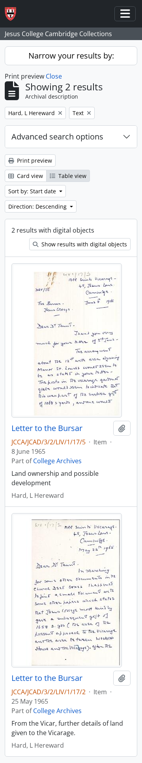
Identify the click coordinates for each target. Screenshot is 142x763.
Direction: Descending (38, 206)
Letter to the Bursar (46, 428)
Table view (71, 176)
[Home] (13, 14)
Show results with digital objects (83, 244)
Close (54, 76)
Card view (29, 176)
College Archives (57, 461)
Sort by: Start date (33, 191)
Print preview (33, 160)
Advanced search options (57, 136)
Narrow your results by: (71, 55)
